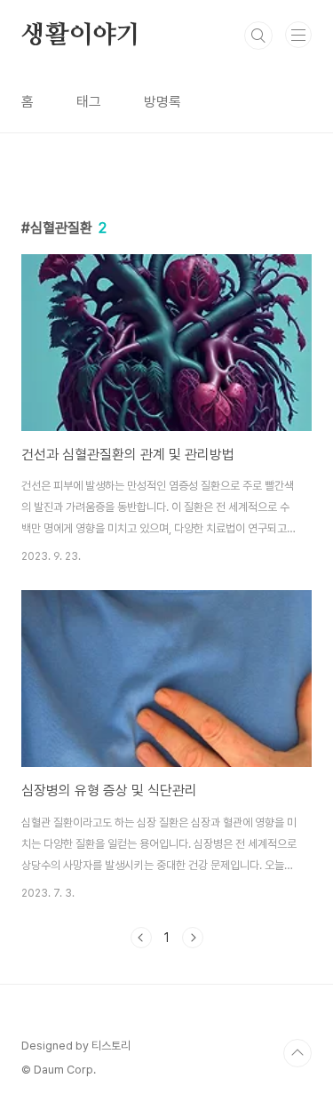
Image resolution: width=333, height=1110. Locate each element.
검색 (258, 35)
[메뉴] (298, 34)
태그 (88, 101)
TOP (297, 1053)
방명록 (162, 101)
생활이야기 (80, 35)
